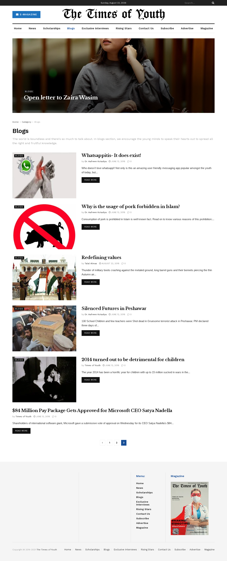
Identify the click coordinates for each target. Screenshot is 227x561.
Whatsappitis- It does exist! (111, 155)
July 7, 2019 (59, 105)
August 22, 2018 (110, 263)
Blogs (71, 28)
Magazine (207, 28)
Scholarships (51, 28)
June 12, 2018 (117, 161)
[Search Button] (212, 3)
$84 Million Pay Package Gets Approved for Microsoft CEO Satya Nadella (92, 410)
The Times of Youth (47, 549)
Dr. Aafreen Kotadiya (38, 105)
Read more (90, 180)
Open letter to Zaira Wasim (61, 97)
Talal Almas (91, 263)
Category (26, 122)
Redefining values (101, 257)
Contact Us (146, 28)
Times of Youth (93, 365)
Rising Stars (124, 28)
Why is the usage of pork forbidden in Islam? (131, 206)
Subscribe (167, 28)
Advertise (187, 28)
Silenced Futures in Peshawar (114, 308)
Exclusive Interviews (95, 28)
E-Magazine (28, 14)
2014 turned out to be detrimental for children (133, 359)
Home (18, 28)
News (32, 28)
